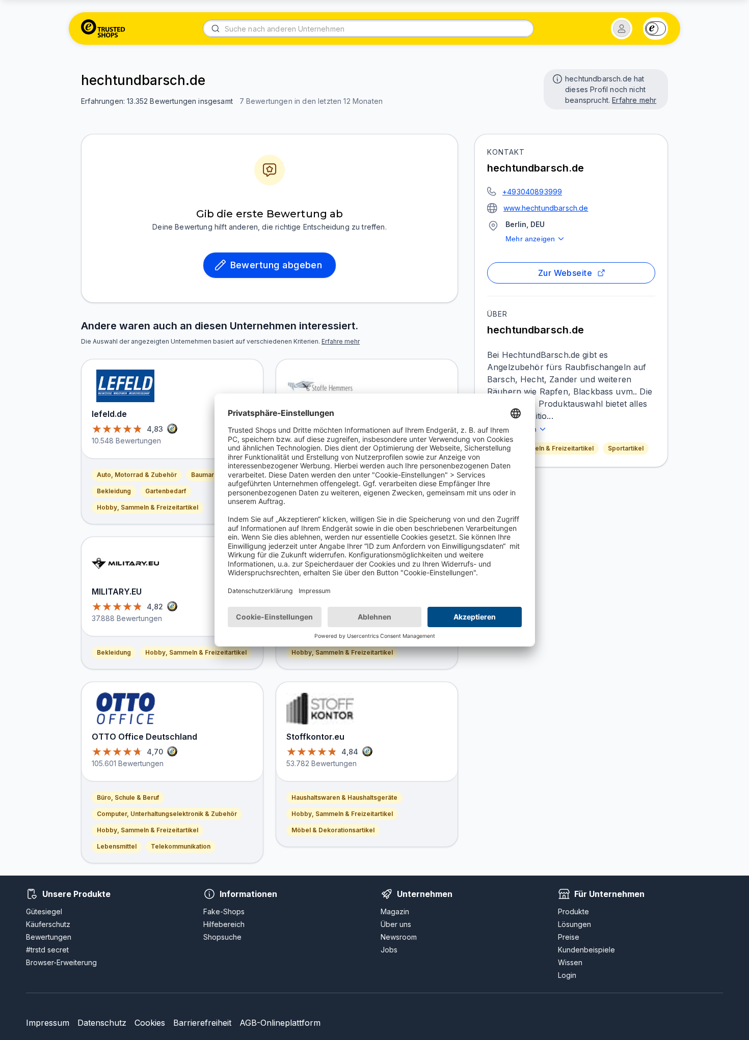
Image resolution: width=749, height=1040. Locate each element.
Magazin (395, 911)
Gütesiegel (44, 911)
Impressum (47, 1023)
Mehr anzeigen (530, 239)
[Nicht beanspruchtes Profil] (556, 77)
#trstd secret (47, 949)
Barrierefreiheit (202, 1023)
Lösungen (574, 924)
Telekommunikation (180, 846)
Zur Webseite (565, 273)
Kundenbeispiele (586, 949)
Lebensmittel (117, 846)
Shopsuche (222, 937)
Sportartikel (626, 448)
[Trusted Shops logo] (103, 28)
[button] (621, 28)
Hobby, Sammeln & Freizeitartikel (543, 448)
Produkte (573, 911)
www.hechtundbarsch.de (545, 208)
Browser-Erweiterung (61, 962)
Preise (568, 937)
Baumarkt (205, 475)
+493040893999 (532, 191)
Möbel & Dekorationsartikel (332, 830)
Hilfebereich (224, 924)
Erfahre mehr (634, 100)
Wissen (570, 962)
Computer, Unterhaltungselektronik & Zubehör (167, 814)
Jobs (389, 949)
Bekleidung (114, 491)
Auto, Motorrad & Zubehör (137, 475)
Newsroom (399, 937)
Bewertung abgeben (276, 265)
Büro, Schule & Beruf (128, 797)
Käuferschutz (48, 924)
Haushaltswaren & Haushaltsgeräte (344, 797)
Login (567, 975)
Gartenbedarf (165, 491)
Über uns (396, 924)
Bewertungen (48, 937)
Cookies (150, 1023)
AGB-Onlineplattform (279, 1023)
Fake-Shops (224, 911)
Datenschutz (101, 1023)
